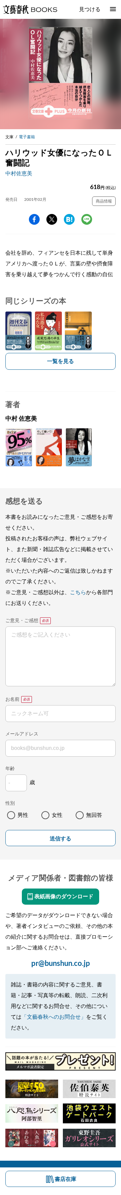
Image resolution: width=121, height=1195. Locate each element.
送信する (60, 838)
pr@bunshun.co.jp (60, 963)
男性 (22, 815)
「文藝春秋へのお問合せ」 (54, 1017)
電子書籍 (27, 137)
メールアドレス (21, 734)
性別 (10, 803)
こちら (78, 592)
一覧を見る (60, 361)
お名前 (12, 699)
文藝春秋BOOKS (30, 9)
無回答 (94, 815)
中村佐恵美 (18, 173)
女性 (57, 815)
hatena (69, 219)
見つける (89, 9)
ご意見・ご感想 (21, 620)
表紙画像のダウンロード (63, 896)
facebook (34, 219)
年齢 (10, 768)
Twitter (51, 219)
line (86, 219)
